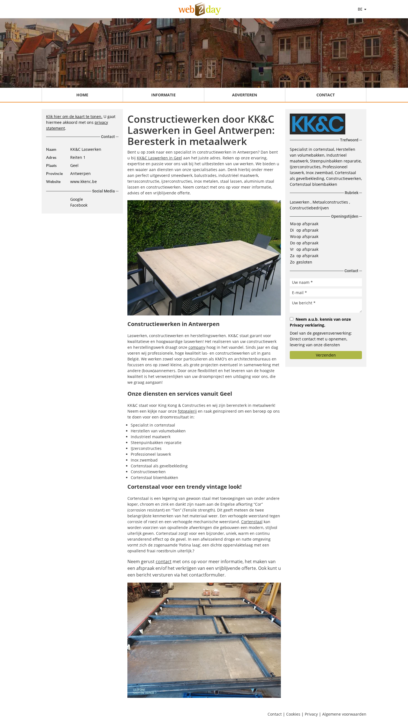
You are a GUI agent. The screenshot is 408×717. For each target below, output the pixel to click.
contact (164, 561)
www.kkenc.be (83, 181)
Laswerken (300, 202)
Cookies (293, 714)
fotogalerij (187, 411)
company (196, 347)
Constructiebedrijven (309, 207)
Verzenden (326, 355)
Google (76, 199)
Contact (325, 94)
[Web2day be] (199, 9)
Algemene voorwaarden (344, 714)
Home (82, 94)
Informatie (163, 94)
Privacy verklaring (307, 325)
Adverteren (244, 94)
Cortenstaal (252, 521)
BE (361, 9)
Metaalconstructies (331, 202)
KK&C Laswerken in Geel (159, 158)
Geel (74, 165)
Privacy (311, 714)
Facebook (78, 205)
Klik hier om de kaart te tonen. (74, 116)
